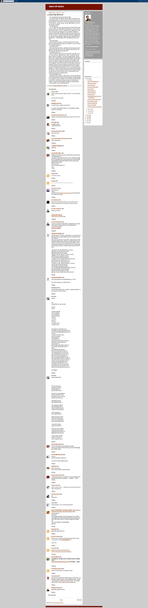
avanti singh (54, 485)
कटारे (53, 296)
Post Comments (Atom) (58, 602)
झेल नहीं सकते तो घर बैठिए (92, 101)
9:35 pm (53, 128)
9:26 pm (53, 185)
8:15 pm (53, 206)
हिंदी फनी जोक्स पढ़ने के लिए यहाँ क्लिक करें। (67, 582)
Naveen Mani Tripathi (57, 475)
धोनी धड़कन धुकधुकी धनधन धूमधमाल (94, 107)
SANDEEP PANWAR (56, 145)
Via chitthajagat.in (89, 55)
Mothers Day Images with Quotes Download (61, 551)
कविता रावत (54, 466)
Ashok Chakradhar (91, 22)
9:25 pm (53, 178)
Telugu (91, 52)
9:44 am (53, 533)
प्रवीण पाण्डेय (54, 122)
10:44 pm (54, 219)
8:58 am (53, 592)
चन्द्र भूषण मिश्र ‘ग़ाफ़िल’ (56, 153)
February (90, 111)
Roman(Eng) (88, 51)
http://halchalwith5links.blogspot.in (60, 561)
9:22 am (53, 150)
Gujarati (92, 51)
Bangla (96, 51)
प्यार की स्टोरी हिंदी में (65, 539)
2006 (88, 122)
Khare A (53, 91)
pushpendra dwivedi (56, 568)
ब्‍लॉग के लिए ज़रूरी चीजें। (56, 228)
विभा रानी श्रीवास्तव (55, 556)
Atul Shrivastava (55, 494)
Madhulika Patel (55, 587)
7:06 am (53, 285)
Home (61, 599)
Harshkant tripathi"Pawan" (58, 115)
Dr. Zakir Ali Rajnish (56, 208)
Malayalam (87, 54)
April (89, 80)
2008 (88, 118)
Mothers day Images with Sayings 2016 (60, 550)
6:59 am (53, 274)
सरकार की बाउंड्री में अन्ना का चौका (94, 99)
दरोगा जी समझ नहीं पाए (91, 92)
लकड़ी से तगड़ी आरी (91, 85)
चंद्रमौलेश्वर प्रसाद (55, 103)
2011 (88, 78)
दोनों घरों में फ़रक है (91, 94)
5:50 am (53, 491)
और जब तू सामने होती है (91, 105)
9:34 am (53, 500)
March (89, 109)
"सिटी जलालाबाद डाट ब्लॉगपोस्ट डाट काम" (65, 193)
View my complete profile (92, 46)
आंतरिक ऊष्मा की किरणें (91, 83)
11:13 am (54, 554)
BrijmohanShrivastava (57, 131)
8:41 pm (53, 197)
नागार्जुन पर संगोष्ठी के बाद (92, 103)
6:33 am (53, 441)
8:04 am (53, 482)
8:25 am (53, 526)
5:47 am (53, 584)
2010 (88, 115)
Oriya (99, 51)
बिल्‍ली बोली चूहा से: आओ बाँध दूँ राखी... (59, 216)
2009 (88, 117)
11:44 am (54, 566)
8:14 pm (53, 463)
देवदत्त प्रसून (54, 529)
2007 (88, 120)
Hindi (91, 54)
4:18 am (53, 507)
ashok (53, 502)
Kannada (98, 52)
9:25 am (53, 293)
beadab (53, 173)
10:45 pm (54, 230)
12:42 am (54, 143)
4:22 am (53, 545)
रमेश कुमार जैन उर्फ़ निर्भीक (56, 233)
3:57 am (53, 472)
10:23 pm (54, 100)
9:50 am (53, 112)
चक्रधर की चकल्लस (56, 6)
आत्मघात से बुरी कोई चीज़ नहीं (92, 81)
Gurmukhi (87, 52)
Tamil (94, 52)
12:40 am (54, 170)
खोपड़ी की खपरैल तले (91, 90)
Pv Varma (54, 548)
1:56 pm (53, 573)
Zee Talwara (54, 576)
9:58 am (53, 135)
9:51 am (53, 119)
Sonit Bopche (55, 199)
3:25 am (53, 451)
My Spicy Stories (56, 536)
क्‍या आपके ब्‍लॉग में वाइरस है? (57, 215)
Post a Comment (52, 595)
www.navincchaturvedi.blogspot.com (60, 138)
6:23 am (53, 372)
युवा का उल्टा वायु (90, 89)
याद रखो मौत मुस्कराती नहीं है (92, 87)
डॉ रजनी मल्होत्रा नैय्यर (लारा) (57, 454)
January (90, 113)
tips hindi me (55, 188)
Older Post (79, 599)
